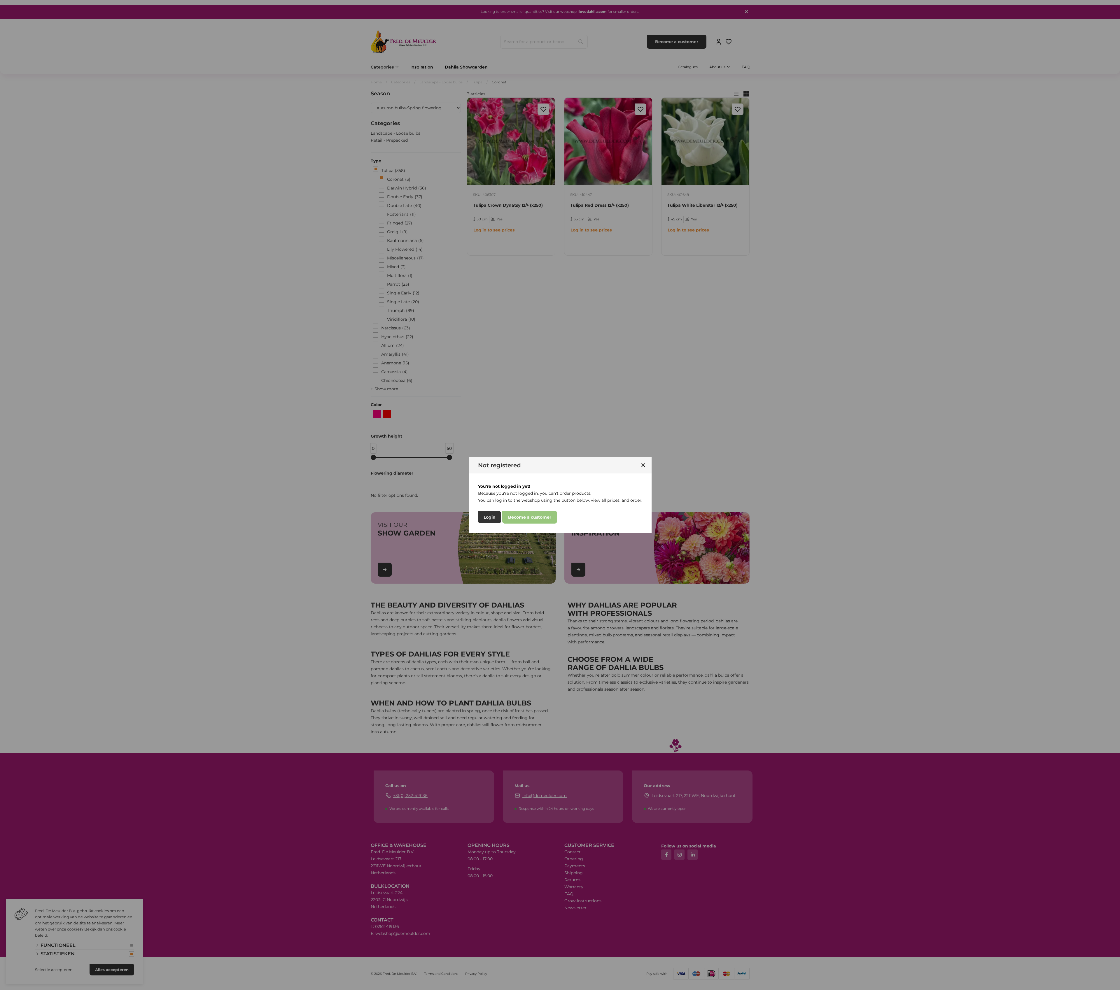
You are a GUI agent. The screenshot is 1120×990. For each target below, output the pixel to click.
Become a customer (529, 517)
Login (490, 517)
